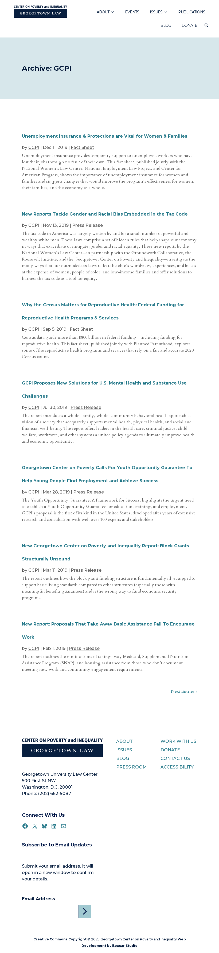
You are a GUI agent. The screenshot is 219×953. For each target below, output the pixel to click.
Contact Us (175, 758)
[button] (206, 25)
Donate (189, 25)
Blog (166, 25)
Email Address (38, 898)
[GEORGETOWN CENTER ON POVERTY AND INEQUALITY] (40, 12)
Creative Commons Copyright (60, 939)
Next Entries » (184, 691)
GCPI (33, 147)
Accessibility (177, 767)
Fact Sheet (82, 147)
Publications (191, 12)
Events (132, 12)
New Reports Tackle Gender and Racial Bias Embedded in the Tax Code (105, 214)
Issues (156, 12)
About (103, 12)
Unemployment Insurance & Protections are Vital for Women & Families (104, 136)
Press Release (87, 225)
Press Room (131, 767)
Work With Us (178, 741)
